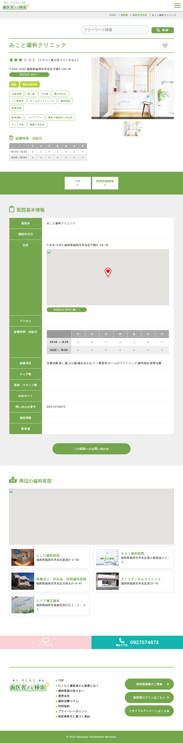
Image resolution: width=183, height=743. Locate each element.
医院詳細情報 (105, 181)
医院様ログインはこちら (149, 697)
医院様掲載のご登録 (149, 684)
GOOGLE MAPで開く (66, 309)
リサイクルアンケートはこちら (149, 711)
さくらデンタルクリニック (141, 579)
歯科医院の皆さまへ (71, 691)
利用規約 (64, 706)
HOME (112, 15)
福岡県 (124, 15)
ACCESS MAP (28, 74)
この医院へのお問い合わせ (91, 449)
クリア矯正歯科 (48, 600)
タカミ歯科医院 (132, 553)
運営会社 (64, 696)
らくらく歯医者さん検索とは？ (78, 685)
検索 (165, 30)
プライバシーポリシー (72, 711)
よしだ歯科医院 (48, 555)
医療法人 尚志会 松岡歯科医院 (61, 579)
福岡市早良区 (140, 15)
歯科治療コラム (68, 701)
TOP (78, 181)
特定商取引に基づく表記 (74, 716)
